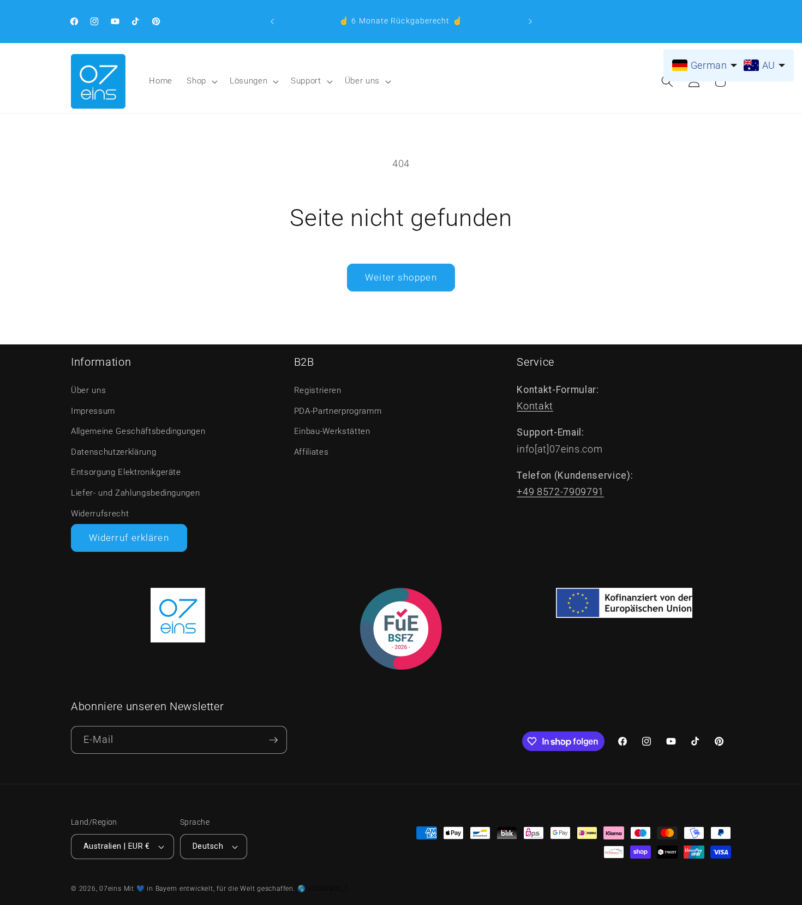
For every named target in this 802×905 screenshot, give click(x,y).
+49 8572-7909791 (560, 491)
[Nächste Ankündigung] (530, 21)
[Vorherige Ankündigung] (272, 21)
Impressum (93, 411)
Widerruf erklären (129, 538)
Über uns (362, 81)
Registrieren (318, 390)
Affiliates (311, 452)
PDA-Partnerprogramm (338, 411)
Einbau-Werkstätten (332, 431)
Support (306, 81)
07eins (110, 888)
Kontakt (535, 406)
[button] (201, 81)
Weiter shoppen (400, 277)
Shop (196, 81)
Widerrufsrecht (100, 514)
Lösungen (248, 81)
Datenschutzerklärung (113, 452)
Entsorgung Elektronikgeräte (126, 472)
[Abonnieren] (273, 740)
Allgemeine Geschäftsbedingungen (138, 431)
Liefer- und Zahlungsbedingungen (135, 493)
